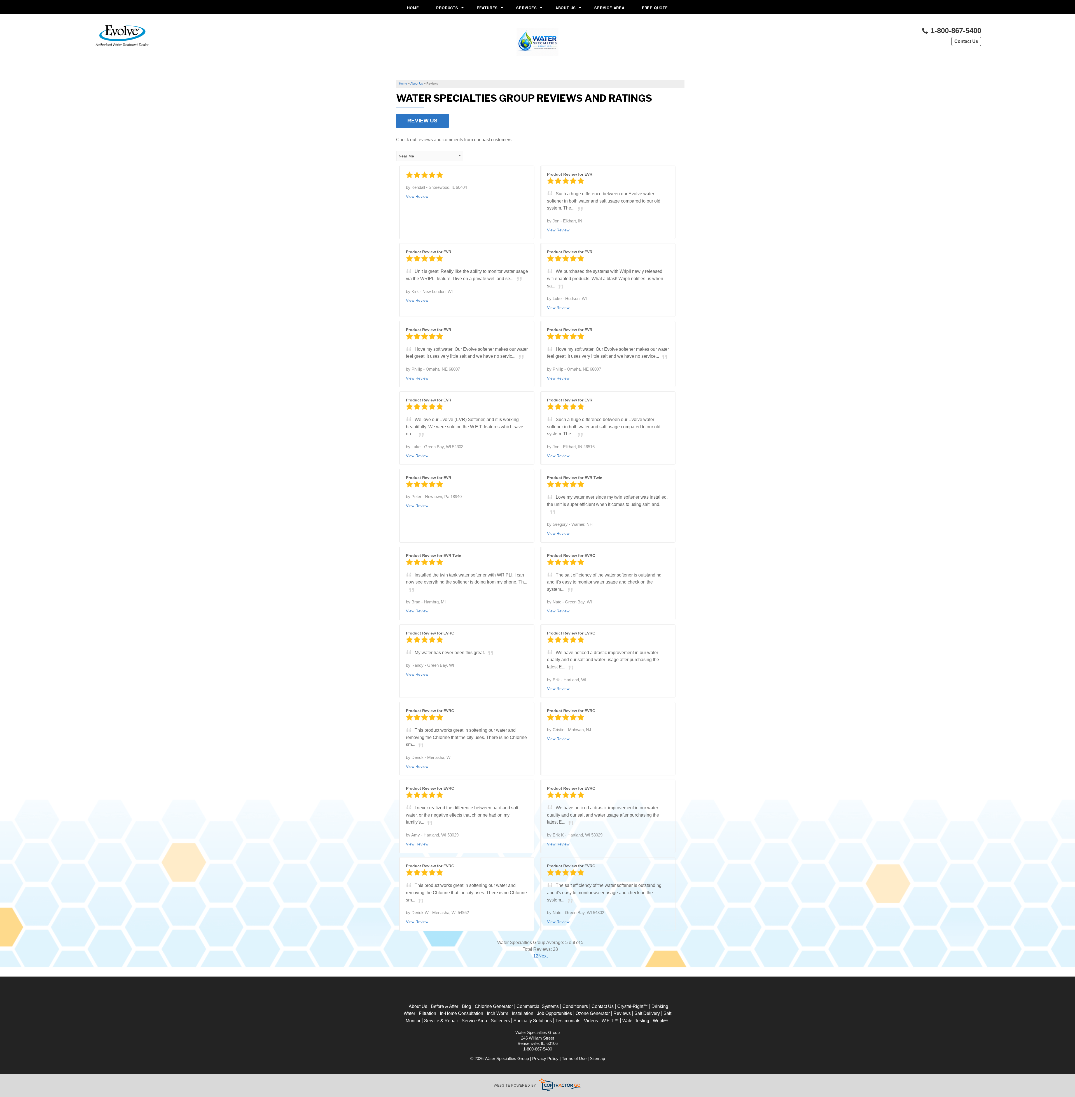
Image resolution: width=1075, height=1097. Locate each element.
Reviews (622, 1013)
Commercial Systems (538, 1006)
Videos (591, 1020)
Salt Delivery (647, 1013)
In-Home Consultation (461, 1013)
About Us (565, 7)
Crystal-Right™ (632, 1006)
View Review (417, 196)
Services (526, 7)
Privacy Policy (545, 1058)
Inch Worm (497, 1013)
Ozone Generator (593, 1013)
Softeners (500, 1020)
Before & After (444, 1006)
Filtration (427, 1013)
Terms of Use (574, 1058)
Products (447, 7)
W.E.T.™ (610, 1020)
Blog (466, 1006)
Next (543, 956)
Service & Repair (441, 1020)
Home (413, 7)
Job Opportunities (554, 1013)
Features (487, 7)
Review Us (422, 121)
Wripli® (660, 1020)
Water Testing (635, 1020)
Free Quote (655, 7)
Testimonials (567, 1020)
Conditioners (575, 1006)
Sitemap (597, 1058)
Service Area (609, 7)
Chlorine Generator (494, 1006)
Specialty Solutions (532, 1020)
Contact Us (966, 41)
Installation (522, 1013)
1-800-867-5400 (955, 31)
